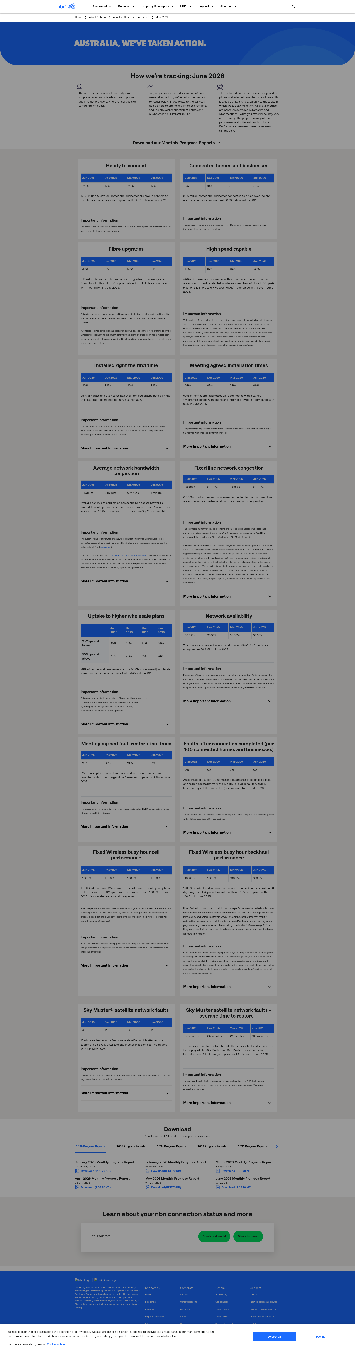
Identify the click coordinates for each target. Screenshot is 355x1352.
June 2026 (162, 17)
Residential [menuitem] (99, 6)
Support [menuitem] (204, 6)
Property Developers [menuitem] (155, 6)
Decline (320, 1336)
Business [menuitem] (124, 6)
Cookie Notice (56, 1344)
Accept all (274, 1336)
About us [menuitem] (226, 6)
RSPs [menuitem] (183, 6)
